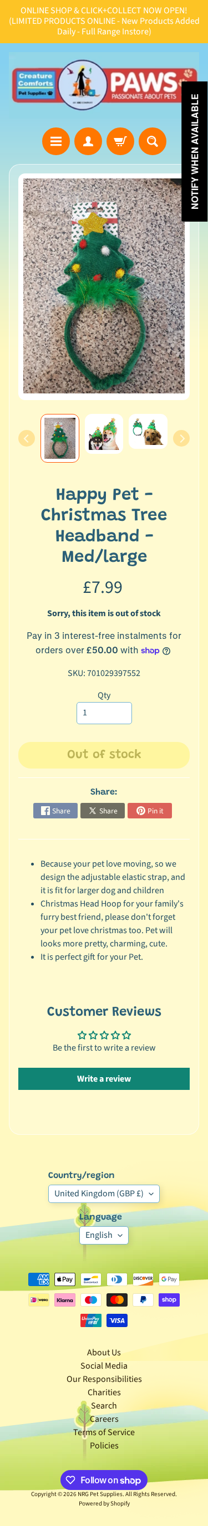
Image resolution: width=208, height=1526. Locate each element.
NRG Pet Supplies (100, 1494)
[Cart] (120, 141)
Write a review (104, 1079)
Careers (104, 1419)
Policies (104, 1446)
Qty (104, 695)
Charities (104, 1392)
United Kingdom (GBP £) (99, 1193)
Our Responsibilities (104, 1379)
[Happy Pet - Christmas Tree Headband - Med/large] (59, 438)
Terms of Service (104, 1432)
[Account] (88, 141)
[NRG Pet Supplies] (104, 85)
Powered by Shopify (104, 1503)
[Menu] (56, 141)
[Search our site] (152, 141)
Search (104, 1406)
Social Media (104, 1366)
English (99, 1235)
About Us (104, 1352)
